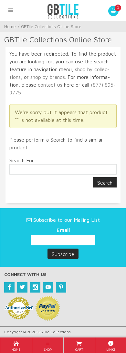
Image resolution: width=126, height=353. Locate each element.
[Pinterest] (61, 287)
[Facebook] (9, 287)
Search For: (22, 160)
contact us (50, 85)
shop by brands (47, 77)
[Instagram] (35, 287)
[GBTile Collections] (63, 10)
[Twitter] (22, 287)
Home (10, 26)
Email (63, 230)
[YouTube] (48, 287)
